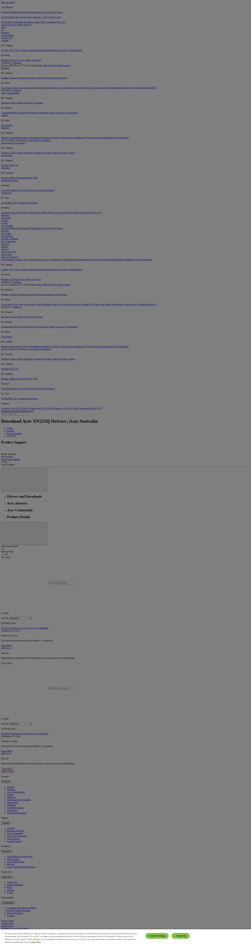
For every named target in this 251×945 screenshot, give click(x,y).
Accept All (181, 936)
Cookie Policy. (35, 942)
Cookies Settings (157, 936)
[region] (125, 937)
